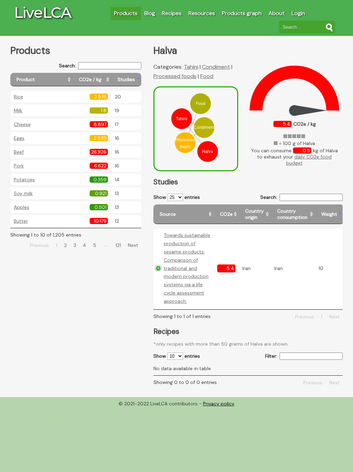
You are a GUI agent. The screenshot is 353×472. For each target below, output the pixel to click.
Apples (21, 207)
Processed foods (174, 76)
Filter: (271, 356)
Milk (18, 110)
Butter (21, 221)
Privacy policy (218, 404)
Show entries (176, 197)
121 (118, 245)
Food (206, 76)
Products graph (242, 13)
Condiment (216, 66)
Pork (19, 166)
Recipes (172, 13)
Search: (67, 65)
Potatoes (24, 179)
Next (133, 245)
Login (298, 13)
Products (126, 13)
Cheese (22, 124)
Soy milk (23, 193)
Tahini (191, 66)
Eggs (19, 138)
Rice (18, 97)
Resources (202, 13)
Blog (149, 13)
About (277, 13)
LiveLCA (42, 12)
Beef (19, 152)
